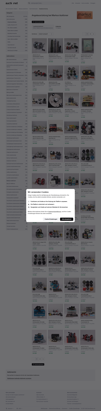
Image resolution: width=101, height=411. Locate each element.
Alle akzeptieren (66, 219)
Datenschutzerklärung (54, 211)
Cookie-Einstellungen (51, 219)
